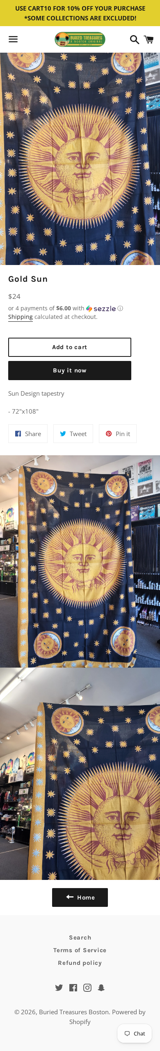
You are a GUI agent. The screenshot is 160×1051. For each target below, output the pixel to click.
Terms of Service (80, 950)
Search (80, 937)
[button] (69, 308)
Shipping (20, 317)
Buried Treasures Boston (74, 1012)
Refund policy (80, 962)
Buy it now (70, 370)
